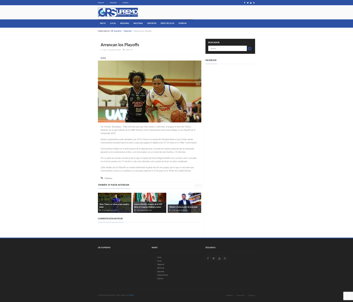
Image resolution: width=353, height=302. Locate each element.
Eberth (131, 295)
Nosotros (101, 2)
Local (113, 23)
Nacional (138, 23)
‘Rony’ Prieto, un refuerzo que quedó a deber (114, 205)
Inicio (103, 23)
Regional (124, 23)
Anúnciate (113, 2)
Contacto (125, 2)
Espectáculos (167, 23)
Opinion (182, 23)
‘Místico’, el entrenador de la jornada (183, 207)
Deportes (151, 23)
